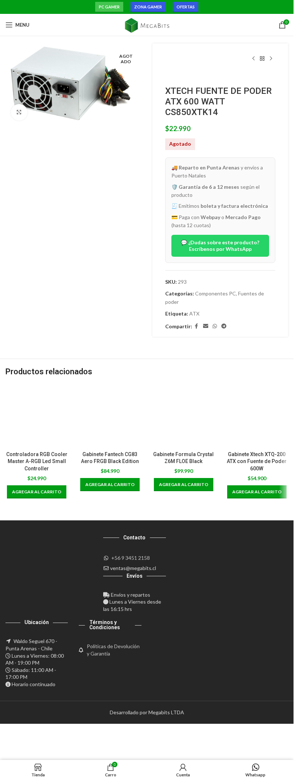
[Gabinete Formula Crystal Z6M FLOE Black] (183, 416)
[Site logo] (146, 24)
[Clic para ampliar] (19, 112)
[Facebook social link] (196, 326)
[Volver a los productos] (262, 58)
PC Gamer (109, 6)
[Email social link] (205, 326)
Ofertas (185, 6)
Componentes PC (215, 293)
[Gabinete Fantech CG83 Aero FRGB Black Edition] (110, 416)
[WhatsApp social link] (214, 326)
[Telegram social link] (224, 326)
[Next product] (271, 58)
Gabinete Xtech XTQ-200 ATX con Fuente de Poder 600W (257, 461)
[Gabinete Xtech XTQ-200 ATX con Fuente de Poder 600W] (257, 416)
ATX (194, 313)
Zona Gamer (148, 6)
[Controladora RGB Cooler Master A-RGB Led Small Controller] (36, 416)
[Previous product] (253, 58)
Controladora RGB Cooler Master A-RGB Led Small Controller (36, 461)
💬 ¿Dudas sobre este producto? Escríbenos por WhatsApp (220, 245)
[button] (36, 491)
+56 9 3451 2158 (130, 558)
